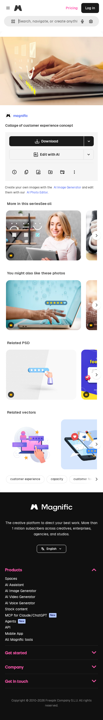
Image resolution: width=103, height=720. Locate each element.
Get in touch (16, 681)
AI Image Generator (67, 187)
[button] (51, 549)
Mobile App (14, 633)
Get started (16, 652)
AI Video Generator (20, 597)
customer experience (25, 479)
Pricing (72, 8)
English (51, 549)
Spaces (11, 578)
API (7, 627)
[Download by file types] (89, 141)
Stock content (16, 609)
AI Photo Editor (37, 192)
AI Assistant (14, 585)
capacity (57, 479)
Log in (90, 8)
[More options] (74, 172)
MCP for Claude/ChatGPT (30, 615)
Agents (14, 621)
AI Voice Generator (20, 603)
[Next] (96, 235)
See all (46, 203)
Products (13, 569)
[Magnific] (51, 508)
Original (32, 42)
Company (14, 667)
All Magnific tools (19, 639)
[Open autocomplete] (11, 21)
